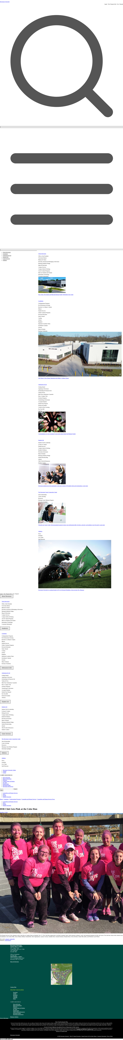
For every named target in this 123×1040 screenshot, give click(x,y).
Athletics (40, 531)
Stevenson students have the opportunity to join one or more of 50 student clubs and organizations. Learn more (63, 485)
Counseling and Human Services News (46, 799)
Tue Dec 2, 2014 (4, 812)
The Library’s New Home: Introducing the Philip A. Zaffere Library (53, 378)
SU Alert (5, 782)
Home (1, 799)
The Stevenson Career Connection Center (47, 492)
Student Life (41, 440)
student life (12, 939)
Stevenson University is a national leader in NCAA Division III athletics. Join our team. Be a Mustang (61, 590)
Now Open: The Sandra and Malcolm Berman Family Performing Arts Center (55, 294)
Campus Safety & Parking (9, 781)
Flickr (14, 998)
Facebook (15, 992)
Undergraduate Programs (15, 799)
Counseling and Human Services (10, 793)
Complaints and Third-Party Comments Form (84, 1029)
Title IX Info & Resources (19, 1012)
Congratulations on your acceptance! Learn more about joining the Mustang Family (57, 433)
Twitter (14, 993)
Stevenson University (5, 1)
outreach (7, 939)
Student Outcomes (7, 796)
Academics (40, 301)
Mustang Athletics (14, 1017)
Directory (5, 780)
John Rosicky (8, 940)
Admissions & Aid (42, 384)
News (4, 794)
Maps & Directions (7, 778)
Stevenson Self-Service (8, 786)
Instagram (15, 995)
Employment (6, 784)
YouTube (15, 996)
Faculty (4, 795)
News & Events (6, 777)
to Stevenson (4, 1018)
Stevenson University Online (9, 770)
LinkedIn (15, 997)
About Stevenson (42, 253)
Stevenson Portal (6, 785)
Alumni (4, 771)
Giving (4, 772)
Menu (2, 790)
